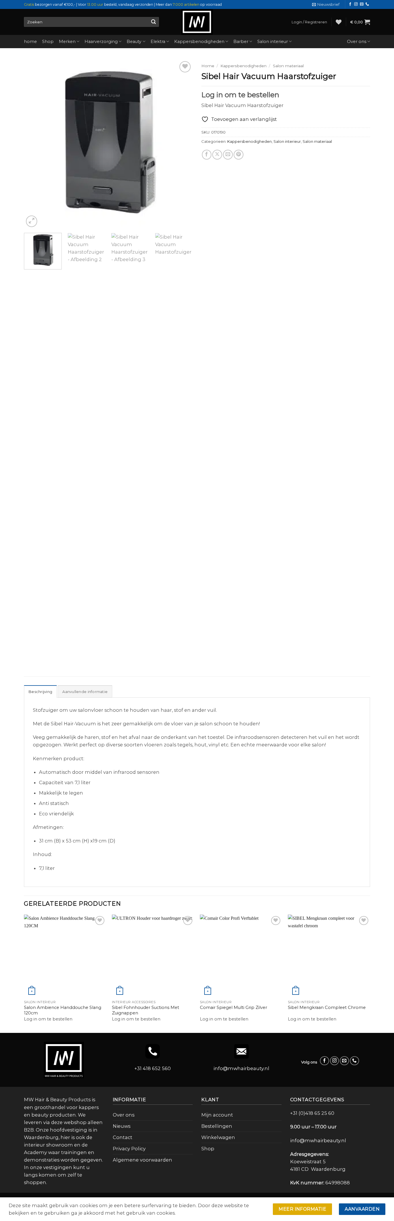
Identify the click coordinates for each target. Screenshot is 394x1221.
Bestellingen (216, 1126)
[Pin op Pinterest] (238, 155)
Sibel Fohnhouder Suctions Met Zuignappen (145, 1010)
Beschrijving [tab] (40, 691)
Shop (48, 41)
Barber (240, 41)
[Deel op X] (217, 155)
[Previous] (34, 144)
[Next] (182, 144)
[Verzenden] (153, 22)
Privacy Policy (129, 1148)
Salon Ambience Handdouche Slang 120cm (62, 1010)
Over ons (356, 41)
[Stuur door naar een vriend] (228, 155)
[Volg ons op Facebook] (350, 4)
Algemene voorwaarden (142, 1160)
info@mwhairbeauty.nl (241, 1068)
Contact (122, 1137)
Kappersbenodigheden (199, 41)
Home (207, 65)
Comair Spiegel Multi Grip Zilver (233, 1007)
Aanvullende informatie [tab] (85, 691)
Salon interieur (272, 41)
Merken (67, 41)
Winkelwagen (218, 1137)
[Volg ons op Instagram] (356, 4)
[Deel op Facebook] (207, 155)
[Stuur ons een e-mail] (361, 4)
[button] (325, 4)
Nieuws (121, 1126)
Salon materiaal (288, 65)
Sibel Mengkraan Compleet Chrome (327, 1007)
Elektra (158, 41)
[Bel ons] (367, 4)
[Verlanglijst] (339, 22)
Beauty (134, 41)
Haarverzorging (101, 41)
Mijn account (217, 1115)
